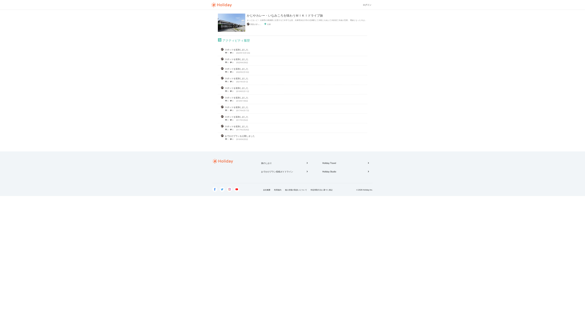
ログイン (367, 5)
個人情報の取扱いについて (296, 189)
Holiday (221, 4)
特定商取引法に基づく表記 (322, 189)
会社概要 (266, 189)
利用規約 (277, 189)
